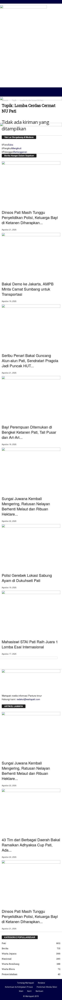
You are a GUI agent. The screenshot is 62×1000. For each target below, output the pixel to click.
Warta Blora (8, 969)
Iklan (21, 991)
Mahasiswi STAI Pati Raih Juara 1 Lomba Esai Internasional (30, 644)
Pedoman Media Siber (47, 987)
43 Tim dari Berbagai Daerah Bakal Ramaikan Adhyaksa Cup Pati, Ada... (31, 845)
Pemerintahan (9, 974)
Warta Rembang (10, 963)
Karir (29, 991)
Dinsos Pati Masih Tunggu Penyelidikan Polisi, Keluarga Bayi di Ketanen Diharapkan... (30, 217)
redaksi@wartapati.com (28, 699)
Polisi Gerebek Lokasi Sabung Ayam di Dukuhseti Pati (27, 578)
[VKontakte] (10, 702)
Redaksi (41, 982)
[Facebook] (3, 702)
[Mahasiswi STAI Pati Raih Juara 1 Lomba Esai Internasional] (31, 612)
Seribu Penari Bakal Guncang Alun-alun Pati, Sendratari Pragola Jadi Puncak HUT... (30, 360)
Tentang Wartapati (25, 982)
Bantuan (39, 991)
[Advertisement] (31, 56)
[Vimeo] (8, 702)
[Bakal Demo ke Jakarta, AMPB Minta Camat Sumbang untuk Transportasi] (31, 255)
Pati (4, 943)
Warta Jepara (9, 953)
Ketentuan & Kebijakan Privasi (19, 987)
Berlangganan (20, 151)
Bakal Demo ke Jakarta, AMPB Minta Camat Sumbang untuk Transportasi (28, 289)
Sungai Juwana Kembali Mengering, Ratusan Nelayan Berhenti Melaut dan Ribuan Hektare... (26, 506)
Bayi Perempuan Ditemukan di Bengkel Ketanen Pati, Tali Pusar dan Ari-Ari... (29, 432)
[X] (5, 702)
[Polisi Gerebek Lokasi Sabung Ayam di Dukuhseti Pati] (31, 546)
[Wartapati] (23, 15)
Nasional (6, 958)
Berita (5, 948)
